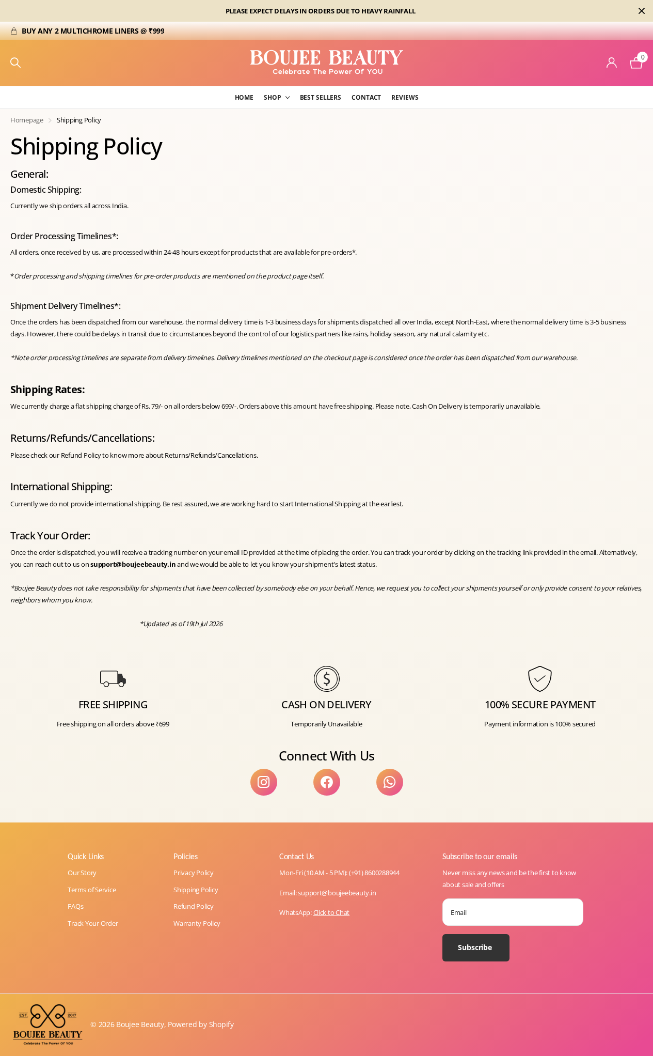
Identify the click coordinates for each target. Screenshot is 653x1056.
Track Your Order (93, 923)
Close (641, 11)
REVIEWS (404, 97)
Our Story (82, 872)
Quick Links (85, 856)
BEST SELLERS (321, 97)
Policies (185, 856)
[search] (15, 62)
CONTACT (366, 97)
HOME (244, 97)
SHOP (272, 97)
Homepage (26, 120)
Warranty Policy (196, 923)
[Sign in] (612, 62)
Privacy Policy (193, 872)
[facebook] (326, 782)
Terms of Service (92, 889)
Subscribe (476, 947)
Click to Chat (331, 912)
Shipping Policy (195, 889)
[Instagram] (263, 782)
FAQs (75, 906)
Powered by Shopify (200, 1024)
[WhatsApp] (389, 782)
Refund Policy (193, 906)
